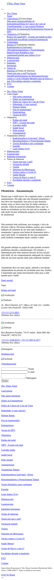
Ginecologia (6, 391)
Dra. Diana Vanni (15, 91)
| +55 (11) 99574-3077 (30, 340)
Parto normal (29, 39)
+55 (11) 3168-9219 (10, 340)
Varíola (16, 76)
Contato (10, 86)
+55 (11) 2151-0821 (10, 312)
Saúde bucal (17, 39)
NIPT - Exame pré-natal (32, 37)
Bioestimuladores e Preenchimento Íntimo (32, 141)
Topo (3, 285)
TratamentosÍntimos (12, 43)
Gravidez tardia (20, 125)
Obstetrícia (6, 435)
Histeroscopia (13, 151)
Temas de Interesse (9, 514)
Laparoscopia (13, 154)
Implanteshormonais (11, 64)
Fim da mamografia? (22, 29)
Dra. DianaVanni (12, 14)
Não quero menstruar (16, 21)
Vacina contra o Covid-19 (24, 172)
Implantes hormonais (16, 156)
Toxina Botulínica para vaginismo (28, 143)
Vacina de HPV (20, 115)
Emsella (19, 55)
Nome (31, 369)
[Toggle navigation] (2, 9)
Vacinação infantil (21, 164)
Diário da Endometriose (23, 99)
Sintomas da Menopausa (31, 76)
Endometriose (37, 29)
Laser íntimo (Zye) (31, 55)
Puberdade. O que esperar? (24, 26)
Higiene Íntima (19, 107)
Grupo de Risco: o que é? (24, 177)
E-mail (31, 372)
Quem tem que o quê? (17, 73)
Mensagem (31, 378)
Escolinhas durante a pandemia (27, 81)
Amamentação (41, 39)
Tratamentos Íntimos (10, 469)
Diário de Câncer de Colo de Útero (28, 102)
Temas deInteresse (11, 69)
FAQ (9, 182)
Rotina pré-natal (14, 37)
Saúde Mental (29, 78)
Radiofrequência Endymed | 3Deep (29, 138)
